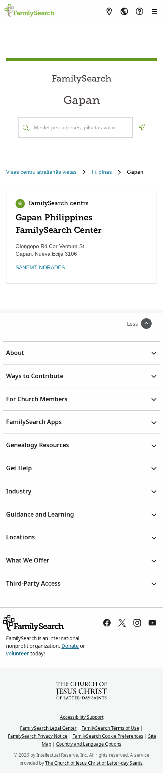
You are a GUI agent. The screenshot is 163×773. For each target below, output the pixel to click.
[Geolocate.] (142, 127)
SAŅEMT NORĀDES (40, 267)
